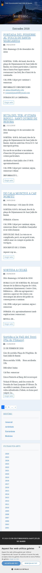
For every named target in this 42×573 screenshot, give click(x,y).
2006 (7, 521)
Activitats (9, 427)
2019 (7, 477)
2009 (7, 511)
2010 (7, 507)
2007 (7, 518)
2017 (7, 484)
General (8, 422)
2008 (7, 514)
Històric (7, 414)
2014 (7, 494)
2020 (7, 474)
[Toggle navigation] (36, 3)
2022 (7, 467)
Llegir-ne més (14, 559)
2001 (7, 528)
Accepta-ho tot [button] (11, 563)
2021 (7, 470)
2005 (7, 524)
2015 (7, 491)
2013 (7, 497)
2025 (7, 457)
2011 (7, 504)
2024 (7, 460)
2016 (7, 487)
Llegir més (8, 102)
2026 (7, 454)
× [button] (39, 547)
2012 (7, 501)
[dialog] (21, 559)
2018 (7, 481)
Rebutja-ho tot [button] (31, 563)
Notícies (8, 436)
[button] (21, 569)
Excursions (10, 431)
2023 (7, 464)
